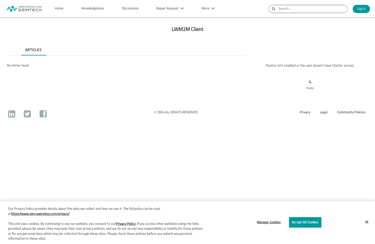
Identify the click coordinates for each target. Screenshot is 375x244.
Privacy (305, 112)
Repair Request (167, 8)
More (205, 8)
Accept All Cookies (305, 222)
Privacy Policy (125, 224)
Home (59, 8)
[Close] (366, 222)
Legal (324, 112)
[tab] (11, 45)
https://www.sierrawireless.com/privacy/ (40, 214)
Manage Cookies (269, 222)
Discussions (130, 8)
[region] (187, 222)
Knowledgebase (92, 8)
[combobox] (313, 9)
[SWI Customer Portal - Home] (24, 9)
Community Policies (351, 112)
